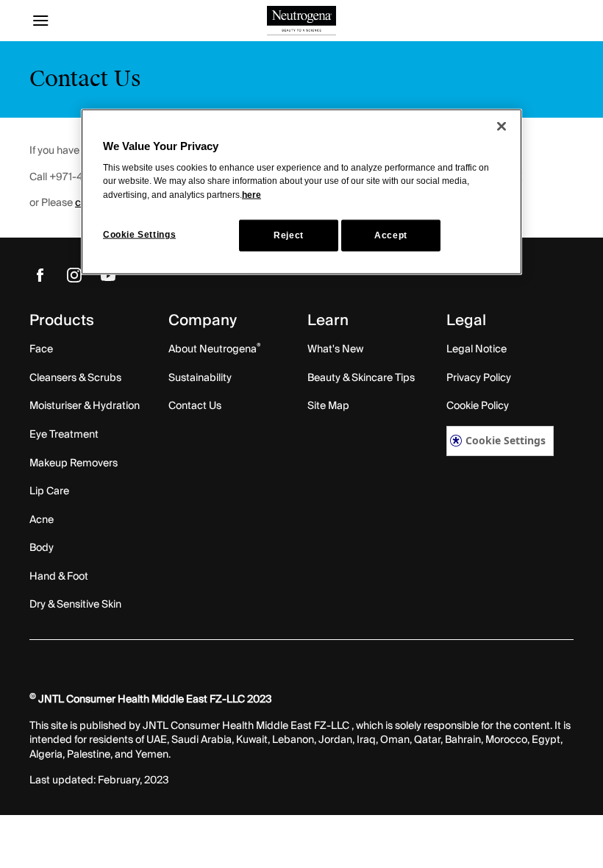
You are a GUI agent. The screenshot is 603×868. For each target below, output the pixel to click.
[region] (301, 192)
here (251, 194)
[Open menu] (97, 21)
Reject (289, 235)
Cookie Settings (505, 440)
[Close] (501, 126)
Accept (390, 235)
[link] (40, 275)
